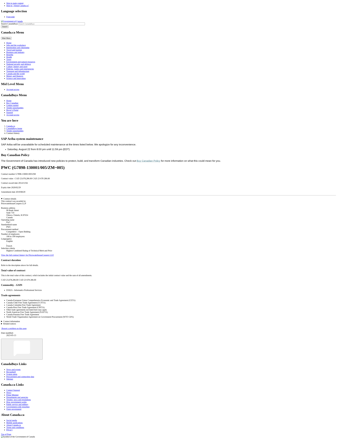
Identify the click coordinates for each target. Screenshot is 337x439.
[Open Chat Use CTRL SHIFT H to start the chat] (22, 349)
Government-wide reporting (17, 407)
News (8, 392)
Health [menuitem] (9, 57)
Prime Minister (12, 395)
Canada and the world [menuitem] (15, 74)
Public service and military (17, 404)
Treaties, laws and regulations (18, 400)
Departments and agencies (17, 397)
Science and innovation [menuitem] (16, 78)
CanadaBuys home (14, 128)
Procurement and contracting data (20, 377)
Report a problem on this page (14, 328)
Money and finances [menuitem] (14, 76)
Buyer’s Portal (12, 110)
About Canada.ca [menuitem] (13, 425)
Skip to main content (14, 3)
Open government (13, 409)
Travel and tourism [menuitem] (14, 50)
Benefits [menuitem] (9, 55)
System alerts (11, 374)
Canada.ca (10, 126)
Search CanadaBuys (9, 24)
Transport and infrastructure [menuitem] (17, 71)
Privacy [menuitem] (9, 430)
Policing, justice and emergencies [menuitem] (20, 69)
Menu (6, 38)
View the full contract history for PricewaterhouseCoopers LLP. (27, 255)
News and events (13, 369)
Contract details (9, 199)
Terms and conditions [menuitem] (15, 427)
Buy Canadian (12, 103)
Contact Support (13, 390)
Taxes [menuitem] (8, 59)
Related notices (9, 324)
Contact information (11, 321)
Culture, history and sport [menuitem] (16, 66)
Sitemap (9, 379)
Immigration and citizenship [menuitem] (17, 47)
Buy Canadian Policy (148, 160)
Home (8, 101)
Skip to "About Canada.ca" (17, 5)
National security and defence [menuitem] (18, 64)
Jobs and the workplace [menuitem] (16, 45)
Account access (12, 89)
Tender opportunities (14, 108)
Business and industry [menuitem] (15, 52)
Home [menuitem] (8, 43)
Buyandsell (11, 372)
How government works (16, 402)
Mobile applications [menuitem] (14, 423)
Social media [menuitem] (11, 420)
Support (9, 112)
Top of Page (6, 434)
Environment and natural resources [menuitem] (20, 62)
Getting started (12, 105)
